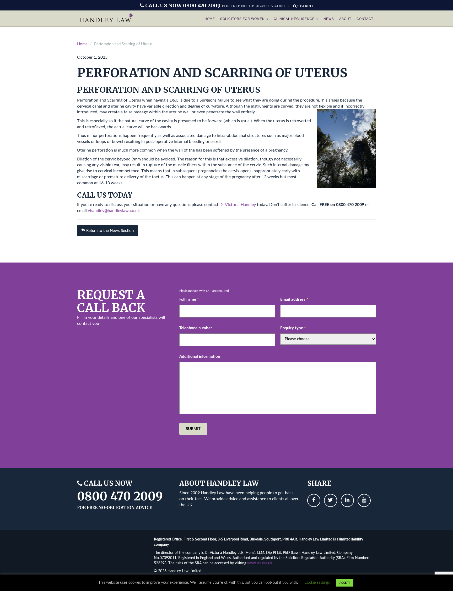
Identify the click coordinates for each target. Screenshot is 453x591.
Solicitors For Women (243, 18)
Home (209, 18)
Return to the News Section (109, 231)
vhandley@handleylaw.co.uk (114, 211)
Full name (189, 300)
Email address (294, 300)
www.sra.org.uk (259, 563)
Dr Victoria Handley (237, 205)
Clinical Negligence (295, 18)
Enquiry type (293, 328)
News (328, 18)
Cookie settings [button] (317, 582)
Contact (365, 18)
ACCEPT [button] (344, 582)
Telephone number (195, 328)
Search (304, 6)
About (345, 18)
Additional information (199, 357)
